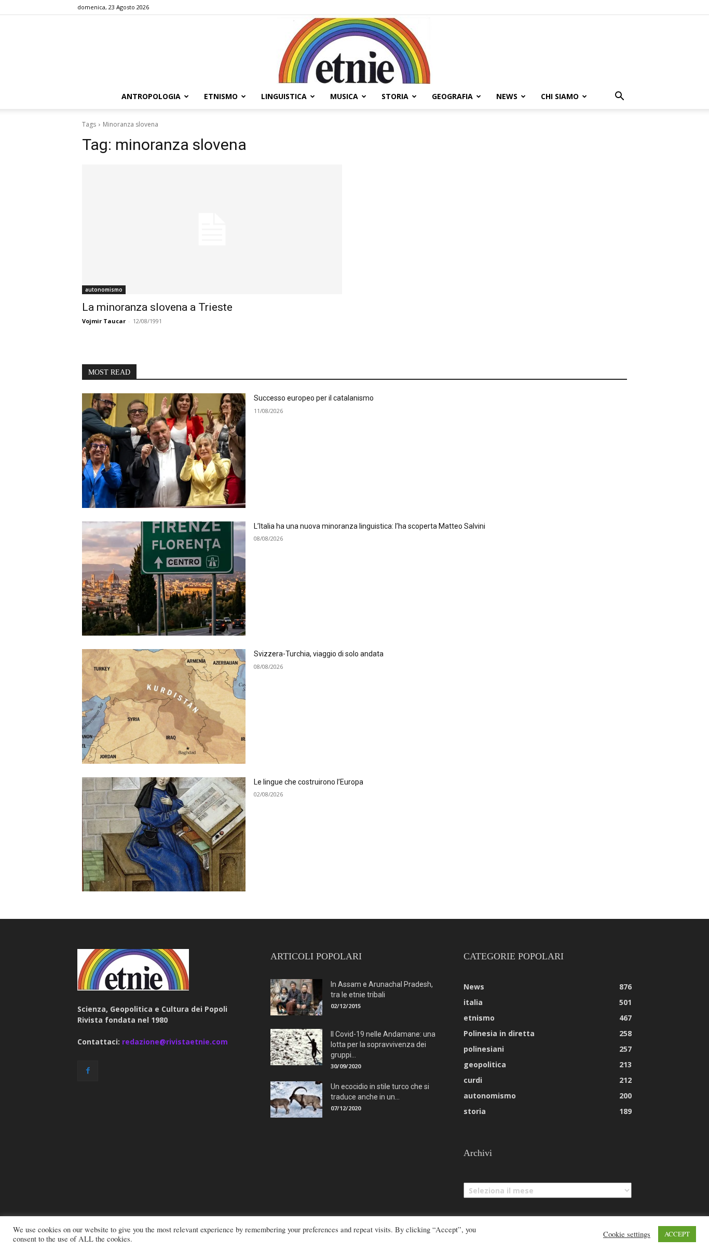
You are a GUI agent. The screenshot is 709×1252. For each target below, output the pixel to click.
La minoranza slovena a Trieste (157, 307)
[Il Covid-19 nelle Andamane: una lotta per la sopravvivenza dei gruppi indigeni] (296, 1047)
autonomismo (103, 289)
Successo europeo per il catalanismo (314, 398)
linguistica (284, 96)
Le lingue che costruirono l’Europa (308, 782)
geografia (452, 96)
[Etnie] (354, 50)
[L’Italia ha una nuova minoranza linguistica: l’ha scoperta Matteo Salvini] (164, 578)
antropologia (151, 96)
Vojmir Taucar (104, 321)
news (506, 96)
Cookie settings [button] (626, 1234)
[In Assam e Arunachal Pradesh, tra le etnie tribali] (296, 997)
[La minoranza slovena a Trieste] (212, 229)
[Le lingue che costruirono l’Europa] (164, 834)
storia (394, 96)
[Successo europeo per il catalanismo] (164, 450)
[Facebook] (87, 1071)
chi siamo (560, 96)
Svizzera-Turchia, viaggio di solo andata (319, 654)
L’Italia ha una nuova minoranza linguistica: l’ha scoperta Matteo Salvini (369, 526)
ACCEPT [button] (677, 1234)
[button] (619, 97)
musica (344, 96)
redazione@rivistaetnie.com (175, 1042)
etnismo (221, 96)
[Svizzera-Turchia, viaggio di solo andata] (164, 706)
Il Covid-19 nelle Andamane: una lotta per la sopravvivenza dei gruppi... (383, 1044)
